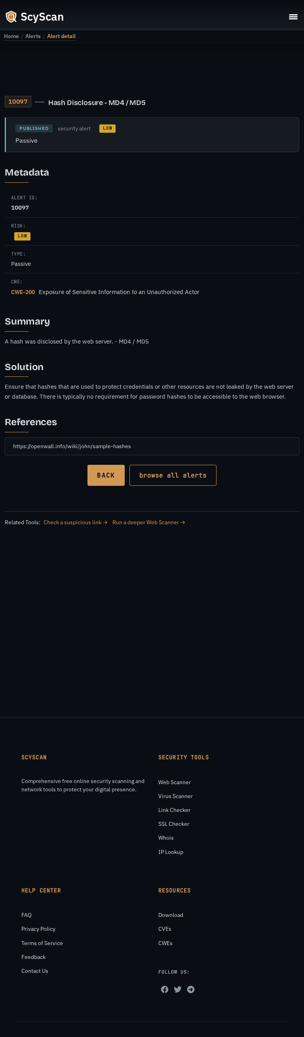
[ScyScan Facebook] (165, 989)
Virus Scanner (175, 796)
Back (106, 475)
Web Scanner (174, 782)
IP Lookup (170, 852)
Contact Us (34, 970)
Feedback (33, 957)
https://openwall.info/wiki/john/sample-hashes (72, 446)
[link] (11, 36)
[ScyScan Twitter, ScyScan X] (178, 989)
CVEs (164, 928)
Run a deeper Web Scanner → (148, 522)
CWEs (165, 943)
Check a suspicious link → (76, 522)
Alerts (33, 36)
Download (170, 915)
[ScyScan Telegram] (191, 989)
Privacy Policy (38, 928)
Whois (166, 837)
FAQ (26, 915)
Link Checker (174, 810)
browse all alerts (173, 475)
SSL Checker (173, 823)
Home (11, 36)
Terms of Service (42, 943)
